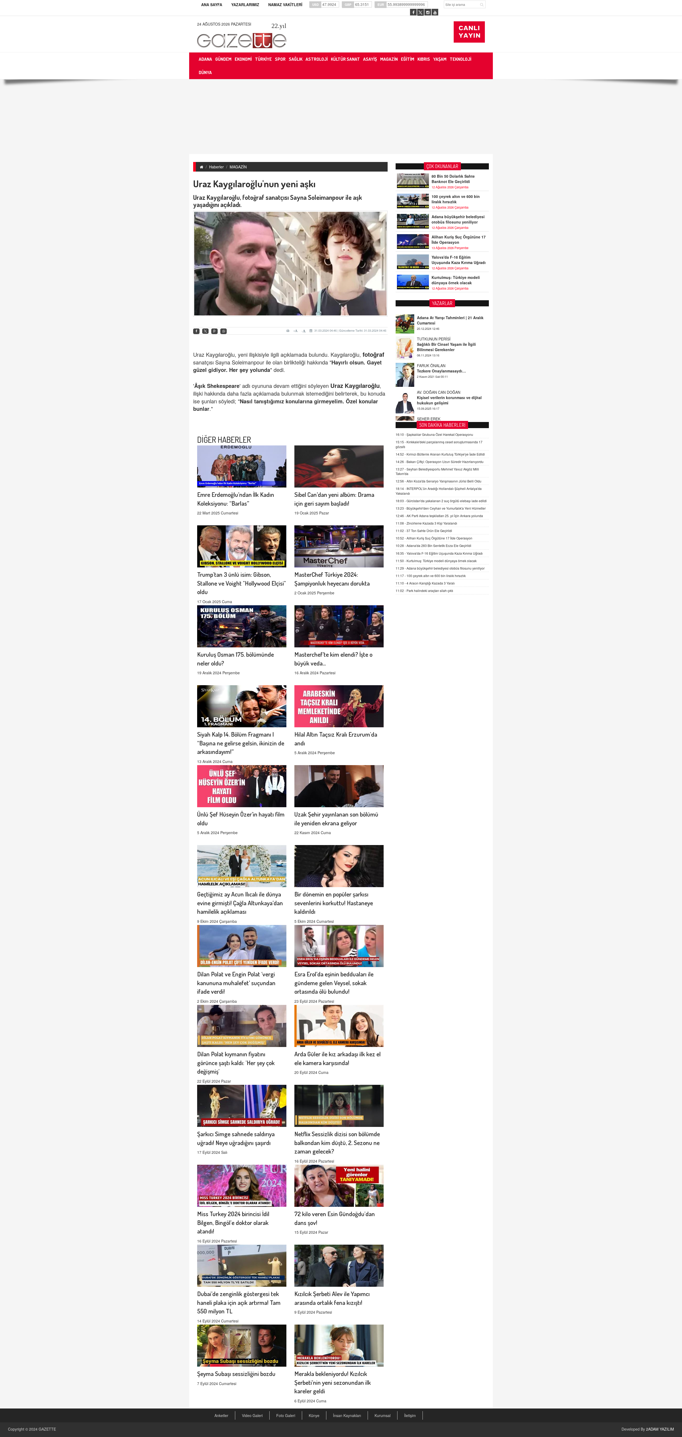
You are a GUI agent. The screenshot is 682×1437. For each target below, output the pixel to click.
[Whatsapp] (223, 331)
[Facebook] (196, 331)
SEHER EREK (428, 384)
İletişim (410, 1415)
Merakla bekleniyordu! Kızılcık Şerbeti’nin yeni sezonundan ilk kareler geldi (332, 1382)
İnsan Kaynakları (347, 1415)
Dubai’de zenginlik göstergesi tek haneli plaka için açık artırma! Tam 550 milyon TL (239, 1302)
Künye (314, 1415)
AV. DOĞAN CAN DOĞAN (438, 357)
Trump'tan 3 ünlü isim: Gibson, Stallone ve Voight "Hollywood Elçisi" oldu (241, 583)
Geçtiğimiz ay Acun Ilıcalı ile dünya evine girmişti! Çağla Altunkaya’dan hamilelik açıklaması (240, 902)
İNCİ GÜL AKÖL (430, 410)
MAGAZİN (238, 166)
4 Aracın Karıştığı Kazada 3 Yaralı (425, 583)
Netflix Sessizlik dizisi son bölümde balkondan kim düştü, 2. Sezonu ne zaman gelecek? (337, 1142)
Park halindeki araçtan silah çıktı (424, 590)
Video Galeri (252, 1415)
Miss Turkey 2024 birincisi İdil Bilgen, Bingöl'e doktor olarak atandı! (233, 1222)
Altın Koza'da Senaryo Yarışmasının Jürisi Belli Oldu (438, 481)
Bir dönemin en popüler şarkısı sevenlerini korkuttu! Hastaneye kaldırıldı (333, 902)
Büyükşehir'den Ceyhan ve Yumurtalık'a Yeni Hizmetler (441, 508)
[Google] (214, 331)
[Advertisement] (341, 116)
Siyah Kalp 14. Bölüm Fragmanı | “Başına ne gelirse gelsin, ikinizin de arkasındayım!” (240, 743)
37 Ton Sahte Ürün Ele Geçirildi (424, 530)
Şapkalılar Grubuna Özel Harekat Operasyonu (434, 434)
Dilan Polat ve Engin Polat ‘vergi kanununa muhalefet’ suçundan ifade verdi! (236, 982)
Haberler (216, 166)
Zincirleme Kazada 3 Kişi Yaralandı (426, 523)
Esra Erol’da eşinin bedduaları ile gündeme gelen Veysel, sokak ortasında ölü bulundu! (334, 982)
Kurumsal (383, 1415)
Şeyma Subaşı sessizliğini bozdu (236, 1373)
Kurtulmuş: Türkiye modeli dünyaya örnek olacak (456, 280)
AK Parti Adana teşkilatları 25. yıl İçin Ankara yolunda (439, 515)
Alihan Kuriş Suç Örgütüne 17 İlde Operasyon (459, 239)
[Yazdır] (289, 330)
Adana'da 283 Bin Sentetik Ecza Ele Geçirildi (433, 545)
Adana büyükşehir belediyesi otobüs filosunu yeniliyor (458, 219)
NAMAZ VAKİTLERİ (285, 4)
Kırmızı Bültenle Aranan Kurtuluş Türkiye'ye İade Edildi (440, 454)
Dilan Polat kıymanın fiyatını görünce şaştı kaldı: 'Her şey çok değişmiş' (236, 1062)
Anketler (221, 1415)
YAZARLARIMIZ (245, 4)
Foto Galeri (285, 1415)
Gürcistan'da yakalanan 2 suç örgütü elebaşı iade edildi (441, 500)
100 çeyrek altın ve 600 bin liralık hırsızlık (456, 199)
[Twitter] (205, 331)
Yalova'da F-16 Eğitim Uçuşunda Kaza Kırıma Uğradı (459, 259)
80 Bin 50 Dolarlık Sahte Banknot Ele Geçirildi (453, 178)
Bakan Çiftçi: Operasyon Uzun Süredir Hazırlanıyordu (440, 461)
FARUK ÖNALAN (431, 330)
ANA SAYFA (211, 4)
